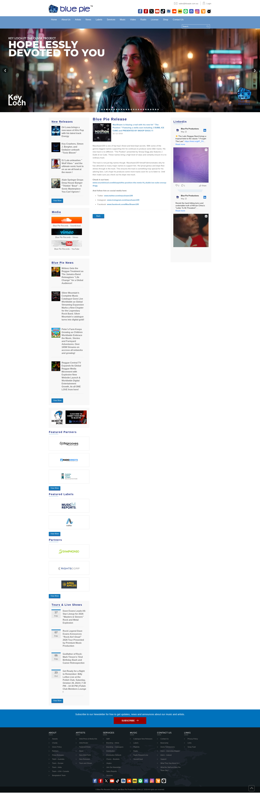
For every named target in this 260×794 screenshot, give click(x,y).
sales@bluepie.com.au (188, 3)
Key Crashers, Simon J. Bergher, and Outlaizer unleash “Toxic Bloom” (72, 148)
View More (57, 201)
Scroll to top (251, 788)
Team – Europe (57, 763)
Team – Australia (58, 759)
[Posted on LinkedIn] (204, 130)
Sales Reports (111, 771)
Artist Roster (83, 743)
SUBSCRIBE (128, 720)
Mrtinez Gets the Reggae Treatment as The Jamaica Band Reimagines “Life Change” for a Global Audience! (72, 275)
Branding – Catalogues (114, 747)
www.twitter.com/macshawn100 (118, 196)
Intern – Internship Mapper (170, 751)
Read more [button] (180, 144)
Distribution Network (113, 755)
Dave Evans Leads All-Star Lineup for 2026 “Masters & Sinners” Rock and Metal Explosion (74, 617)
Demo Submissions (167, 747)
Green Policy (57, 747)
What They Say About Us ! (169, 763)
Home (54, 19)
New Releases (84, 759)
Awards (55, 739)
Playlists (136, 747)
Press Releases (58, 755)
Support (163, 759)
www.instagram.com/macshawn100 (123, 200)
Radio (143, 19)
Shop (165, 19)
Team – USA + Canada (60, 771)
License (154, 19)
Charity (54, 743)
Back (98, 216)
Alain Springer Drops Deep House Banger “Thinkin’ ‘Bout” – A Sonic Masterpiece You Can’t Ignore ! (72, 186)
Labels (99, 19)
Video (133, 19)
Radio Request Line (140, 755)
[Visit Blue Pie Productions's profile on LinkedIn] (178, 130)
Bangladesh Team (59, 775)
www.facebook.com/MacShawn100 (123, 204)
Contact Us (178, 19)
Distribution (110, 751)
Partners (55, 751)
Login (209, 3)
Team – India (57, 767)
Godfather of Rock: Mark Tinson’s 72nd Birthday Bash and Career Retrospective (73, 658)
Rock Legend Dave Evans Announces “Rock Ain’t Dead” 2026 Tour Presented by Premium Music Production (73, 638)
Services (111, 19)
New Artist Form (85, 755)
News (88, 19)
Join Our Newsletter (113, 767)
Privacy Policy (193, 739)
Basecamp (164, 743)
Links (189, 743)
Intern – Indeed (166, 755)
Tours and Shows (85, 763)
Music (123, 19)
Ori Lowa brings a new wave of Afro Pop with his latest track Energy (73, 131)
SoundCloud (138, 759)
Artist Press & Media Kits (88, 739)
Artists (78, 19)
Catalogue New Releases (142, 739)
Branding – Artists (112, 743)
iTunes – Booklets (112, 759)
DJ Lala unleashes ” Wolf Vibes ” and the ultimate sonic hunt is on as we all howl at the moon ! (73, 166)
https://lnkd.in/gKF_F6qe (195, 141)
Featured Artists (85, 747)
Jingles (109, 763)
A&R (108, 739)
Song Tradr (192, 747)
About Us (65, 19)
